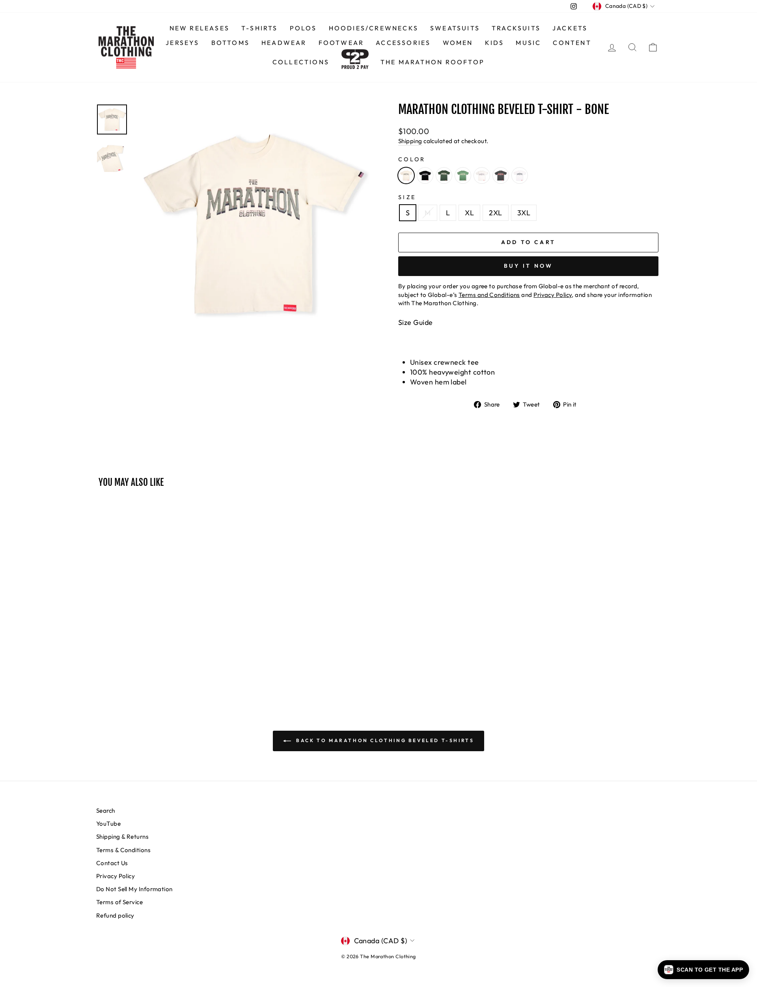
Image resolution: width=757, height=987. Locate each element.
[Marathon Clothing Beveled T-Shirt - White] (519, 175)
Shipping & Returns (122, 836)
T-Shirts (259, 28)
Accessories (403, 43)
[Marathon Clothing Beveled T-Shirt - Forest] (444, 175)
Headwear (284, 43)
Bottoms (230, 43)
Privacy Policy (115, 876)
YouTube (108, 823)
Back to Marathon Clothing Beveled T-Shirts (384, 740)
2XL (495, 212)
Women (458, 43)
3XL (523, 212)
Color (412, 159)
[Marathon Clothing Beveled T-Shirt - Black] (425, 175)
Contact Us (112, 863)
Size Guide (415, 322)
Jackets (569, 28)
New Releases (199, 28)
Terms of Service (119, 902)
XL (469, 212)
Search (105, 810)
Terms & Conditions (123, 850)
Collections (300, 62)
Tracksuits (516, 28)
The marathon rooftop (432, 62)
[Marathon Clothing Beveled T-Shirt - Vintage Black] (500, 175)
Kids (494, 43)
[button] (703, 969)
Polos (303, 28)
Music (528, 43)
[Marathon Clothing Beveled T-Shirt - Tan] (482, 175)
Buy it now (528, 265)
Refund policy (115, 915)
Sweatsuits (455, 28)
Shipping (410, 141)
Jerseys (182, 43)
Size (407, 197)
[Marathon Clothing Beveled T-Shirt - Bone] (406, 175)
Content (572, 43)
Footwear (341, 43)
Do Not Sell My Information (134, 889)
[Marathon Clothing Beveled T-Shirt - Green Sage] (463, 175)
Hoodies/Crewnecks (373, 28)
